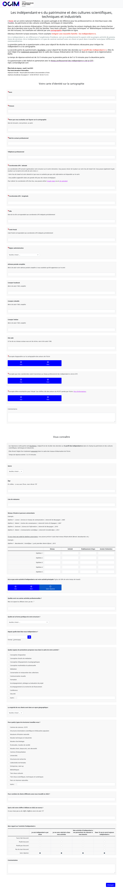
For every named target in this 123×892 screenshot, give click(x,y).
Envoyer (110, 885)
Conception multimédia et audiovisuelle (23, 665)
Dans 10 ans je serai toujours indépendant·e (104, 838)
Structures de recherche (18, 759)
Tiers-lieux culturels (16, 773)
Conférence (14, 690)
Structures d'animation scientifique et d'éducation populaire (29, 731)
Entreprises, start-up (17, 766)
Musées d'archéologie (17, 741)
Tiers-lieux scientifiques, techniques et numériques (26, 777)
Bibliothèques (14, 770)
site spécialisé (63, 181)
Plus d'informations (80, 391)
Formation (13, 680)
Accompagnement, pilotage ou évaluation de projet (26, 683)
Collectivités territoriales (18, 763)
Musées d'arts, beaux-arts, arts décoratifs (23, 748)
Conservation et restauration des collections (24, 672)
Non (48, 364)
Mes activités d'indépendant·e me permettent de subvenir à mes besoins (83, 838)
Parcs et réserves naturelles (19, 780)
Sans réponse (50, 589)
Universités (13, 755)
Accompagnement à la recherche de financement (26, 687)
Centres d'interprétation (18, 752)
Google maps (51, 181)
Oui (21, 364)
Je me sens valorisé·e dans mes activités (61, 838)
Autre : (12, 698)
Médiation (13, 669)
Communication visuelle (18, 676)
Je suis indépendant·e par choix (40, 838)
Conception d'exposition (18, 655)
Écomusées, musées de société (20, 745)
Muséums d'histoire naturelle (19, 734)
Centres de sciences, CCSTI (19, 727)
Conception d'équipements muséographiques (25, 662)
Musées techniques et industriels (21, 738)
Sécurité (12, 694)
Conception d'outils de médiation (21, 658)
